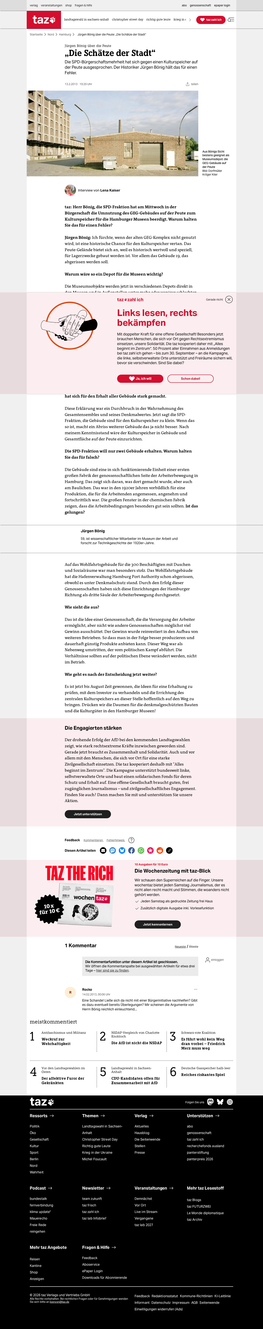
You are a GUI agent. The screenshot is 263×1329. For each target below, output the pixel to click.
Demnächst (143, 1199)
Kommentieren (94, 840)
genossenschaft (199, 1133)
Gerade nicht (214, 299)
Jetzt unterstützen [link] (88, 814)
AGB (194, 1303)
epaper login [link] (222, 5)
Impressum (181, 1303)
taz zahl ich (195, 1139)
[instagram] (230, 1104)
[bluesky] (220, 1104)
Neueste (180, 946)
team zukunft (92, 1199)
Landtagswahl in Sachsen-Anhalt (102, 1129)
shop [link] (68, 5)
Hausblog (142, 1133)
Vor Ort (140, 1205)
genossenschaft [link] (200, 5)
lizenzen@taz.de (59, 1302)
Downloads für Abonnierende (104, 1277)
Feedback (89, 1258)
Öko (33, 1133)
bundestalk (38, 1199)
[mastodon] (210, 1104)
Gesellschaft (39, 1139)
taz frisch (89, 1205)
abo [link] (184, 5)
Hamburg (65, 34)
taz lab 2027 (144, 1225)
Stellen (140, 1146)
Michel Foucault (94, 1159)
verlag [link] (34, 5)
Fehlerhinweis (116, 840)
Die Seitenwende (147, 1139)
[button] (231, 19)
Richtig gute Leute (96, 1146)
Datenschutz (161, 1303)
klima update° (40, 1212)
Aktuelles (142, 1126)
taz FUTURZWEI (199, 1206)
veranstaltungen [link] (51, 5)
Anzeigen (37, 1279)
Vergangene (144, 1218)
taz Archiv (194, 1219)
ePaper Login (92, 1271)
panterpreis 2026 (200, 1159)
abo (190, 1126)
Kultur (34, 1146)
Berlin (34, 1159)
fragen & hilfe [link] (83, 5)
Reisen (35, 1259)
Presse (140, 1152)
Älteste (193, 946)
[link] (87, 20)
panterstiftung (198, 1152)
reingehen (37, 1231)
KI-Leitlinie (223, 1296)
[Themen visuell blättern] (190, 20)
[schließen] (229, 299)
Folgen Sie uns (194, 1102)
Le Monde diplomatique (205, 1213)
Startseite (36, 34)
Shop (34, 1272)
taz (42, 1102)
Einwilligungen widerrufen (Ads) (159, 1309)
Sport (34, 1152)
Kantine (36, 1266)
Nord (51, 34)
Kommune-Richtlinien (197, 1296)
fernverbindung (41, 1205)
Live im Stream (146, 1212)
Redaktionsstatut (165, 1296)
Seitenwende (209, 1303)
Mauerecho (38, 1218)
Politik (34, 1126)
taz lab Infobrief (94, 1218)
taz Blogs (194, 1200)
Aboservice (91, 1264)
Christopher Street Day (100, 1139)
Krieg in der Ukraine (97, 1152)
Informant (142, 1303)
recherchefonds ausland (205, 1146)
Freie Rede (38, 1225)
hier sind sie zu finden (112, 970)
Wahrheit (37, 1172)
